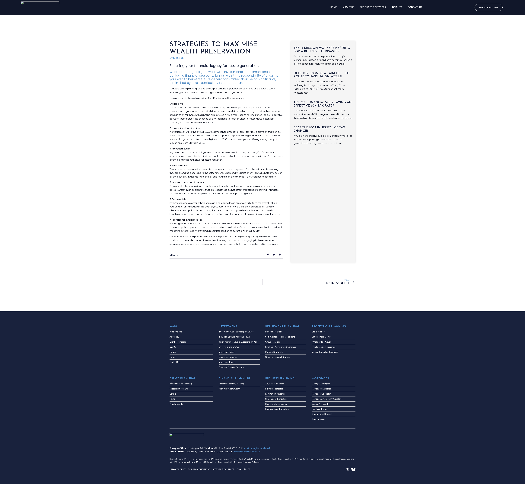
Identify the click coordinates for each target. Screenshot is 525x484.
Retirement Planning (282, 326)
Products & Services (373, 7)
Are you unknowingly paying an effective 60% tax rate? (323, 104)
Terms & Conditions (199, 469)
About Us (348, 7)
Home (333, 7)
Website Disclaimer (223, 469)
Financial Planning (234, 378)
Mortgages (320, 378)
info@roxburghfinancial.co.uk (257, 448)
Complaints (243, 469)
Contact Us (415, 7)
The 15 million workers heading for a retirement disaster (322, 49)
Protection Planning (329, 326)
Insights (396, 7)
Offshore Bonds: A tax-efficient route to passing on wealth (322, 75)
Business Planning (279, 378)
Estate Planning (182, 378)
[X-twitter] (348, 470)
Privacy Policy (178, 469)
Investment (228, 326)
